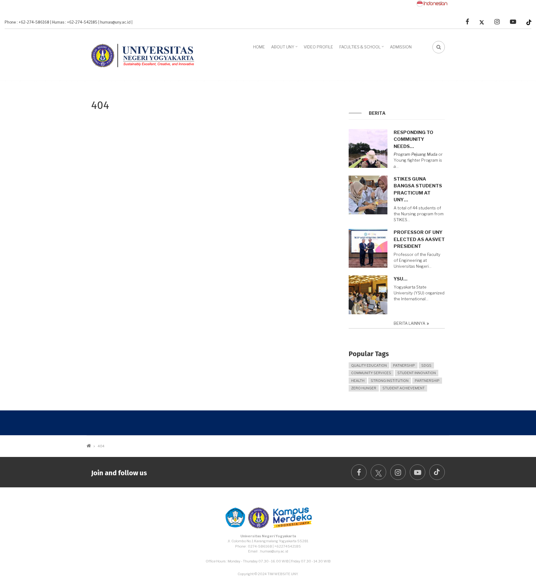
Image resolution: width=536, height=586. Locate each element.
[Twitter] (481, 22)
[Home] (145, 54)
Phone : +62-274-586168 (27, 22)
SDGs (426, 365)
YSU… (400, 279)
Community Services (371, 373)
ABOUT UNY (285, 49)
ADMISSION (401, 46)
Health (357, 380)
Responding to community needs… (413, 139)
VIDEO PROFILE (318, 46)
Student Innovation (416, 373)
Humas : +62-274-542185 (74, 22)
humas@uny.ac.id (115, 22)
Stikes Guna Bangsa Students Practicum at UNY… (418, 189)
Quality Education (369, 365)
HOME (259, 46)
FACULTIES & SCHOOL (362, 49)
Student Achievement (403, 388)
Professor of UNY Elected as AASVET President (419, 239)
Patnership (404, 365)
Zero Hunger (363, 388)
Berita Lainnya (409, 323)
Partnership (427, 380)
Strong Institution (390, 380)
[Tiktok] (528, 22)
